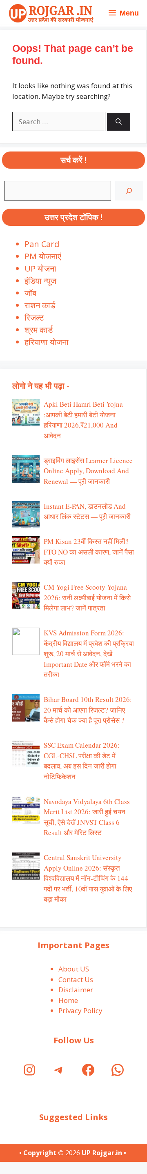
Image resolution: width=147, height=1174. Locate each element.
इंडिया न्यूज (40, 280)
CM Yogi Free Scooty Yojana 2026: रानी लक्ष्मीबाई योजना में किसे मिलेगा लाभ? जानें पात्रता (87, 597)
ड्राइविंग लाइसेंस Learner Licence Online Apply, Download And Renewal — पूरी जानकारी (88, 471)
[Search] (118, 122)
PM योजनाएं (42, 256)
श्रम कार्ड (38, 329)
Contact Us (75, 979)
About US (73, 969)
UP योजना (40, 268)
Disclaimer (75, 989)
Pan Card (41, 244)
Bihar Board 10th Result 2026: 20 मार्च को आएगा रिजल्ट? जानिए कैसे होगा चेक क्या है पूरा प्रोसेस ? (88, 710)
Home (68, 1000)
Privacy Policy (80, 1010)
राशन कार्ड (39, 305)
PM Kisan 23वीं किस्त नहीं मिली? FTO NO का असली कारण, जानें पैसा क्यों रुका (89, 552)
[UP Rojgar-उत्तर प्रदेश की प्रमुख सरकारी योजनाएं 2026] (50, 13)
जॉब (30, 293)
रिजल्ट (34, 317)
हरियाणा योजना (46, 342)
